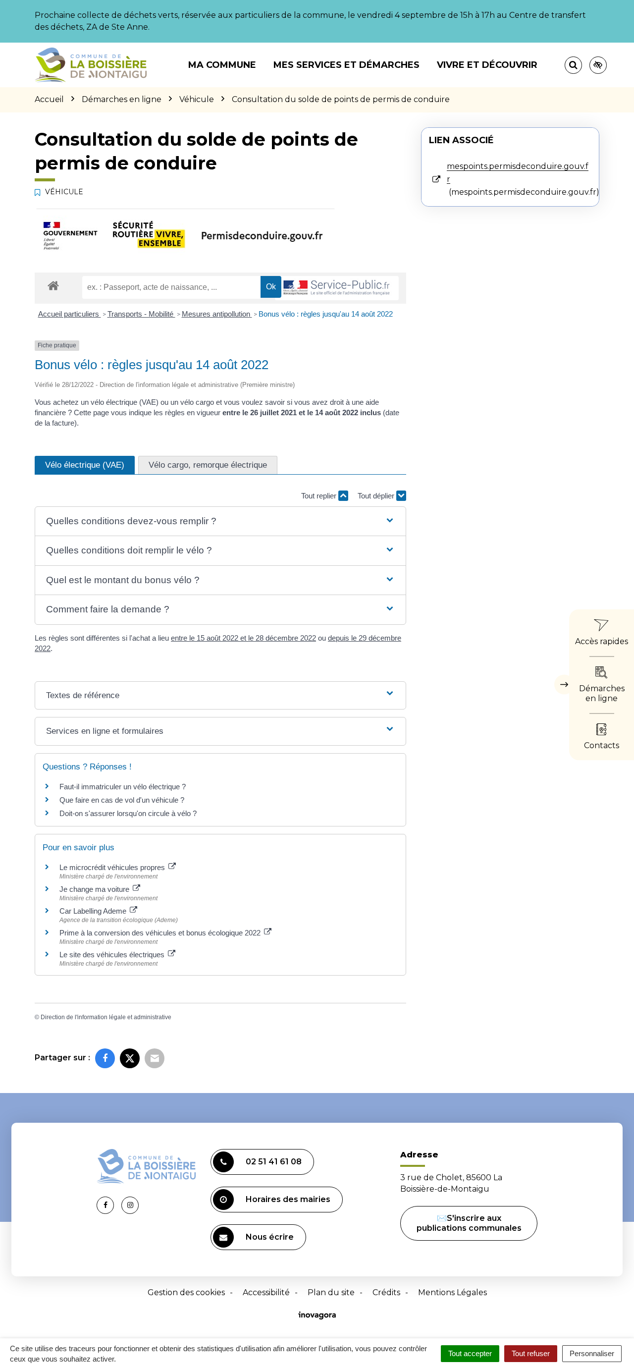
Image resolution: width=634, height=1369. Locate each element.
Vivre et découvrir (487, 64)
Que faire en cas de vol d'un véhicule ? (121, 800)
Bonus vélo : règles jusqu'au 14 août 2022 (326, 314)
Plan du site (331, 1292)
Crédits (386, 1292)
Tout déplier (377, 496)
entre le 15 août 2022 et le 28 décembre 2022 (243, 638)
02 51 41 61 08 (274, 1161)
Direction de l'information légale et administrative (106, 1017)
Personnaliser (592, 1353)
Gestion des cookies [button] (186, 1292)
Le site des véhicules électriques (112, 954)
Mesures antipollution (217, 314)
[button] (220, 521)
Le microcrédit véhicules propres (113, 867)
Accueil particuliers (69, 314)
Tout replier (319, 496)
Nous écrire (270, 1237)
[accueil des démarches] (53, 285)
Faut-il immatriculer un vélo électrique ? (122, 786)
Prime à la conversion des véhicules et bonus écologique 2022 (161, 933)
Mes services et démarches (346, 64)
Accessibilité (266, 1292)
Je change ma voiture (95, 889)
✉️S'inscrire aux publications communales (469, 1223)
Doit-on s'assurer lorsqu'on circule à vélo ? (128, 813)
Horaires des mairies (288, 1199)
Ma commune (222, 64)
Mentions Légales (452, 1292)
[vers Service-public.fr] (337, 288)
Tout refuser (531, 1353)
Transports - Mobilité (141, 314)
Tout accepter (470, 1353)
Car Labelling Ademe (93, 911)
